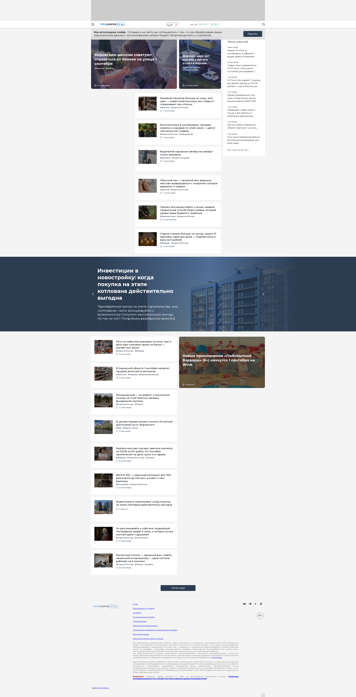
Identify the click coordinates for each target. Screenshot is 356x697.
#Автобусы (165, 158)
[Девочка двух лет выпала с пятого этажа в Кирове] (200, 62)
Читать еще (178, 588)
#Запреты (132, 375)
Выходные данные (141, 634)
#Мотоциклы (122, 484)
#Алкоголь (121, 375)
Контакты (137, 613)
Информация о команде (144, 608)
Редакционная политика (144, 617)
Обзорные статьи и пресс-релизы (148, 639)
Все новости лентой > (238, 150)
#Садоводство (186, 134)
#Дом (119, 428)
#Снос (135, 428)
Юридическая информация (145, 626)
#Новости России (179, 107)
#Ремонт (139, 404)
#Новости (99, 68)
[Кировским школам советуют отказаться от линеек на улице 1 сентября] (134, 62)
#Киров (127, 428)
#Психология (141, 538)
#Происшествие (190, 70)
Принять (253, 34)
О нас (135, 604)
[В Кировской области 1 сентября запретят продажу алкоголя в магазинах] (134, 375)
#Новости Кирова (191, 67)
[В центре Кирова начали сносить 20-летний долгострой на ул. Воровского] (134, 429)
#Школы (110, 68)
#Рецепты (139, 351)
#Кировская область (149, 375)
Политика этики (140, 621)
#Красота (164, 107)
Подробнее (217, 657)
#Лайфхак (165, 243)
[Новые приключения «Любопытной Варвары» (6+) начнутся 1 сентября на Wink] (222, 362)
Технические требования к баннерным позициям (155, 630)
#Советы (150, 458)
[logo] (105, 606)
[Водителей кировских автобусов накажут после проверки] (178, 159)
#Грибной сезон (168, 216)
